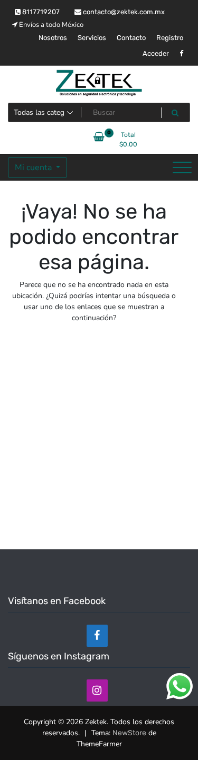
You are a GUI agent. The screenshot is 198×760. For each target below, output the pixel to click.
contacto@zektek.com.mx (123, 12)
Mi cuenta (34, 167)
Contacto (131, 38)
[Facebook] (97, 636)
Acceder (156, 53)
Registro (169, 38)
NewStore (129, 732)
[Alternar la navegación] (182, 167)
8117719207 (40, 12)
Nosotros (53, 38)
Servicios (92, 38)
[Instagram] (97, 690)
